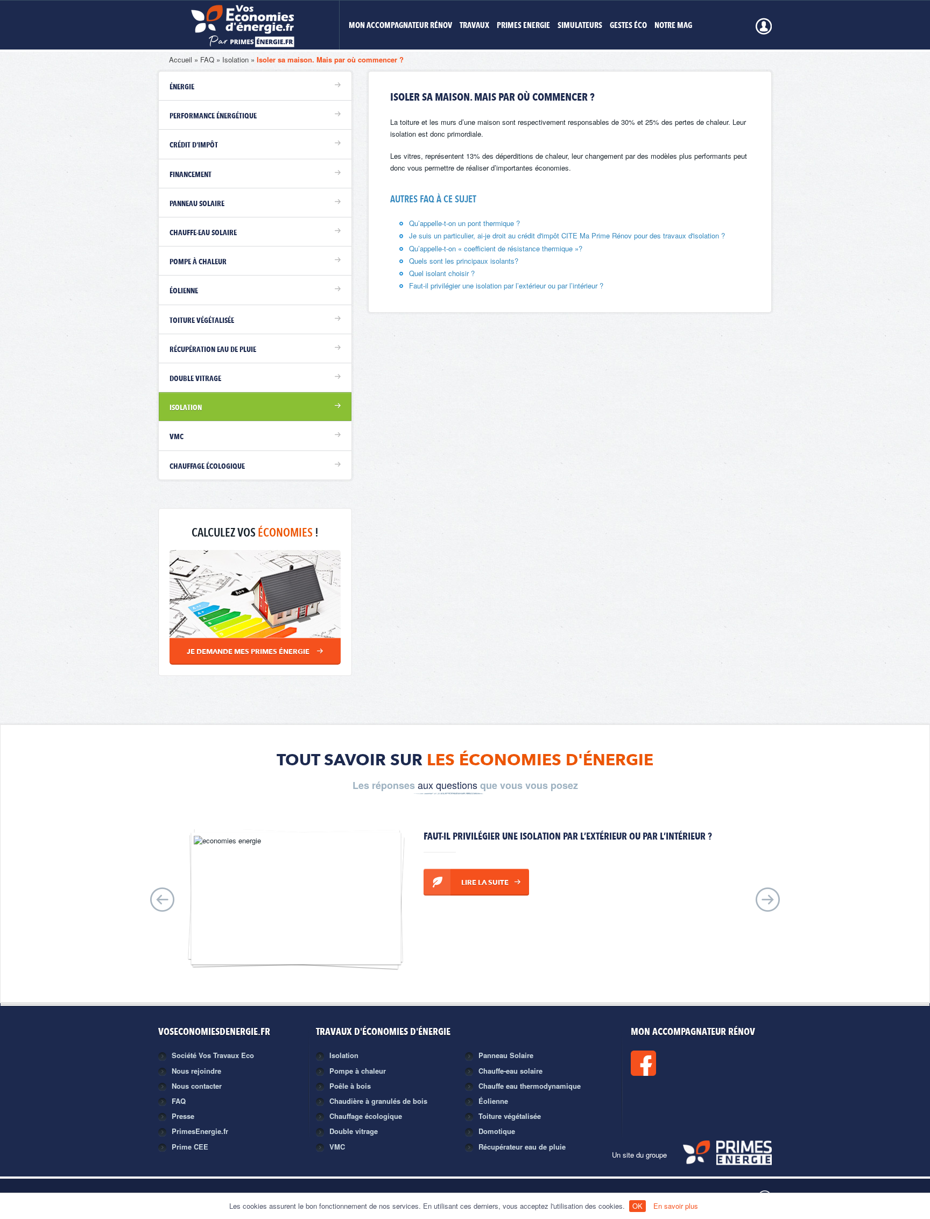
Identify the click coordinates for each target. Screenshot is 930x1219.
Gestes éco (628, 26)
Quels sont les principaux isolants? (463, 261)
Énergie (182, 87)
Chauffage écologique (207, 466)
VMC (177, 437)
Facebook (680, 1063)
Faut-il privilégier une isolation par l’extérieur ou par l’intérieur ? (506, 285)
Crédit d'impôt (194, 145)
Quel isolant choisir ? (442, 273)
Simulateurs (580, 26)
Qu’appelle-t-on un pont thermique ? (464, 223)
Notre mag (673, 26)
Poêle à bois (350, 1086)
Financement (191, 175)
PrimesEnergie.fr (200, 1131)
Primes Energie (523, 26)
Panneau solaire (197, 204)
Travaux (474, 26)
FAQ (207, 59)
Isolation (235, 59)
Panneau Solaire (505, 1055)
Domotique (496, 1131)
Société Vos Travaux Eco (213, 1055)
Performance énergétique (213, 116)
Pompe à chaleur (198, 262)
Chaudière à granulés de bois (378, 1101)
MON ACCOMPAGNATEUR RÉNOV (400, 26)
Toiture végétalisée (202, 321)
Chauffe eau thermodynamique (529, 1086)
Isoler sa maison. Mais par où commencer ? (330, 59)
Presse (183, 1116)
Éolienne (184, 291)
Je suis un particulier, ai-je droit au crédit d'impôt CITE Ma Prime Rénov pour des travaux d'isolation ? (567, 235)
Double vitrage (195, 379)
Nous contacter (197, 1086)
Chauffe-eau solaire (203, 233)
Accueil (180, 59)
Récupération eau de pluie (213, 350)
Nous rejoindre (196, 1071)
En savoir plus (675, 1206)
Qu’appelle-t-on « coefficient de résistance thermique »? (495, 248)
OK (637, 1206)
